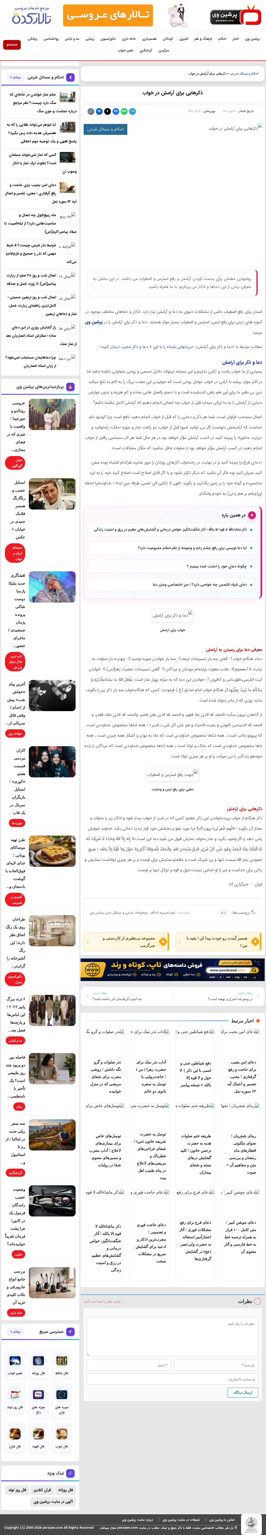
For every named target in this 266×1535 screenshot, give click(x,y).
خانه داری (129, 39)
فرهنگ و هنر (203, 39)
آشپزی (183, 39)
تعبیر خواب (125, 50)
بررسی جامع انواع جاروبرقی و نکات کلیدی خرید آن (15, 1286)
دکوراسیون (108, 39)
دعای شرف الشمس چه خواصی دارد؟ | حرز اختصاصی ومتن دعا (200, 584)
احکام (222, 39)
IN (99, 111)
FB (115, 111)
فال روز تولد (17, 1490)
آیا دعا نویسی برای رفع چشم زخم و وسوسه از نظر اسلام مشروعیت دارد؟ (192, 548)
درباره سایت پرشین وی (137, 1519)
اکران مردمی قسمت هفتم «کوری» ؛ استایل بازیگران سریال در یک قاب (17, 781)
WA (124, 111)
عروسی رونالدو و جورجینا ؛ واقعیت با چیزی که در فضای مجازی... (16, 426)
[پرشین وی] (235, 15)
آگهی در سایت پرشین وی (53, 1502)
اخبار (235, 39)
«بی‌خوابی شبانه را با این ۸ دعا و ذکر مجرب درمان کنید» (146, 346)
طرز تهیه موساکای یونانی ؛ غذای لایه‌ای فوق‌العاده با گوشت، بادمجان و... (15, 863)
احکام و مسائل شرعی (244, 73)
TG (132, 111)
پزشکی (32, 39)
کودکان (168, 39)
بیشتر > (15, 77)
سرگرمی (163, 50)
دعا (223, 912)
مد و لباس (72, 39)
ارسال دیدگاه (243, 1392)
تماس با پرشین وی (222, 1519)
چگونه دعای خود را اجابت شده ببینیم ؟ (217, 566)
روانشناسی (50, 39)
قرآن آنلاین (42, 1490)
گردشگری (145, 50)
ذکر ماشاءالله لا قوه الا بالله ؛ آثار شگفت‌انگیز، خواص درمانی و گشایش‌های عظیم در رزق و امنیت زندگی (170, 529)
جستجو (11, 44)
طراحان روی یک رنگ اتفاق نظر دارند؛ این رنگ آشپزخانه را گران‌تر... (15, 942)
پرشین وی (252, 39)
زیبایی (89, 39)
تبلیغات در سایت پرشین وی (181, 1519)
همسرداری (149, 39)
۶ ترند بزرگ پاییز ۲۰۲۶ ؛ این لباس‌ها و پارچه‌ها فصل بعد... (15, 1014)
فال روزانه (65, 1490)
